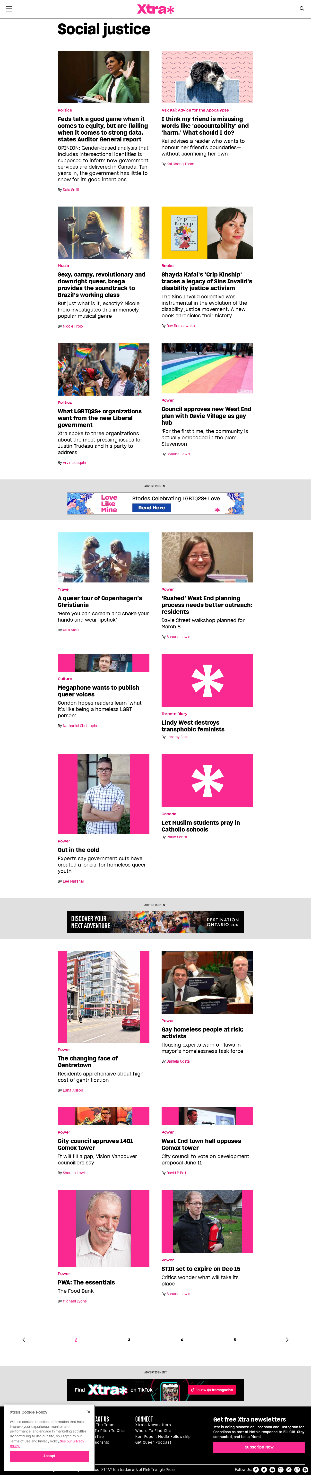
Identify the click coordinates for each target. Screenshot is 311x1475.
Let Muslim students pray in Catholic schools (207, 780)
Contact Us (97, 1419)
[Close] (89, 1411)
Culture (65, 679)
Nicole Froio (73, 326)
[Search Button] (302, 9)
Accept (49, 1456)
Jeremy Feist (178, 737)
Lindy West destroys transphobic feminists (207, 680)
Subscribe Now (259, 1447)
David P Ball (176, 1173)
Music (63, 266)
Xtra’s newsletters (153, 1425)
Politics (65, 110)
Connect (144, 1419)
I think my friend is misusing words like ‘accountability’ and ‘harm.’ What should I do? (205, 126)
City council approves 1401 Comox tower (95, 1144)
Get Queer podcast (153, 1442)
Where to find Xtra (153, 1431)
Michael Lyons (75, 1301)
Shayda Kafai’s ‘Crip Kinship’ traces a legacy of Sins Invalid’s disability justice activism (207, 281)
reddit (297, 1470)
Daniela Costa (178, 1061)
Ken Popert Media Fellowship (163, 1436)
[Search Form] (302, 9)
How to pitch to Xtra (105, 1431)
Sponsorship (97, 1442)
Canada (169, 814)
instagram (281, 1470)
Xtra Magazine (155, 9)
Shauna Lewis (178, 454)
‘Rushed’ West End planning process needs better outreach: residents (207, 605)
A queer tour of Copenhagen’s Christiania (100, 601)
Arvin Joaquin (74, 462)
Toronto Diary (174, 714)
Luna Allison (73, 1090)
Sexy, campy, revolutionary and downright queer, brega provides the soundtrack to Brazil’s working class (102, 284)
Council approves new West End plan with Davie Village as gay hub (206, 416)
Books (167, 266)
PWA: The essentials (86, 1282)
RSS (305, 1470)
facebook (256, 1470)
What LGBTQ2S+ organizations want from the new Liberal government (100, 418)
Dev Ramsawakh (181, 326)
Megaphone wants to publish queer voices (98, 691)
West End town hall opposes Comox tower (201, 1144)
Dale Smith (71, 190)
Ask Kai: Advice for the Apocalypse (195, 110)
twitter (264, 1470)
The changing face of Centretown (88, 1062)
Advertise (95, 1436)
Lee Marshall (73, 881)
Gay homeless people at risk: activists (202, 1033)
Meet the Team (100, 1425)
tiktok (289, 1470)
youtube (272, 1470)
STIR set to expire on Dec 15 (201, 1269)
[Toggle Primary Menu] (9, 9)
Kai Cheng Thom (180, 164)
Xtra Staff (71, 630)
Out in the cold (78, 850)
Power (168, 400)
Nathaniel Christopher (81, 726)
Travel (63, 589)
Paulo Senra (177, 837)
